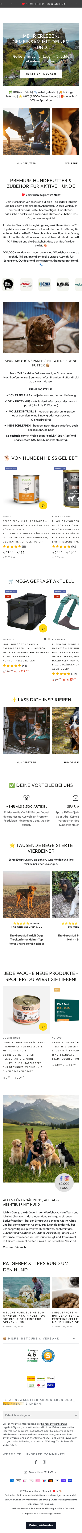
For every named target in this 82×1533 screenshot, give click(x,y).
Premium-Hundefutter (41, 229)
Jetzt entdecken (41, 73)
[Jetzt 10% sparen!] (77, 1415)
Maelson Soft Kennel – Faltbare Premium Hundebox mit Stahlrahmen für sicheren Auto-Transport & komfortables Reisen (26, 652)
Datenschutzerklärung (54, 1423)
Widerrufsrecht (20, 1508)
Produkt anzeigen (43, 505)
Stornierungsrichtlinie (50, 1513)
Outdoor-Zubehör (60, 214)
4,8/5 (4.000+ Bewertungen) (40, 96)
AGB (59, 1508)
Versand (69, 1508)
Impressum (30, 1513)
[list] (41, 813)
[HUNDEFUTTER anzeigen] (26, 131)
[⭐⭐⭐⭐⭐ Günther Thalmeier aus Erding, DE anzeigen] (26, 894)
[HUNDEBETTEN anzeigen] (26, 730)
